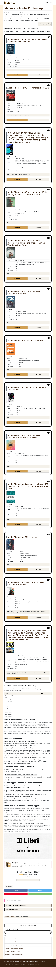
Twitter (40, 890)
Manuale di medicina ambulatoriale (14, 954)
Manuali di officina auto (12, 909)
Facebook (16, 890)
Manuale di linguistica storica (12, 951)
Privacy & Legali (30, 964)
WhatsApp (40, 894)
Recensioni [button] (38, 75)
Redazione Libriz (15, 862)
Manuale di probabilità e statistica (14, 942)
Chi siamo (6, 964)
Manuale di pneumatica (11, 938)
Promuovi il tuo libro (14, 964)
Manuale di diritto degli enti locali (13, 945)
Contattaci (37, 964)
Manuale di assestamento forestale (14, 948)
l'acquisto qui (33, 755)
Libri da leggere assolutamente (28, 925)
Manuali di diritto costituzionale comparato (17, 905)
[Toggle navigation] (51, 2)
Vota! (28, 880)
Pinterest (16, 894)
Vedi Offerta (17, 75)
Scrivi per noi (23, 964)
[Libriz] (9, 2)
